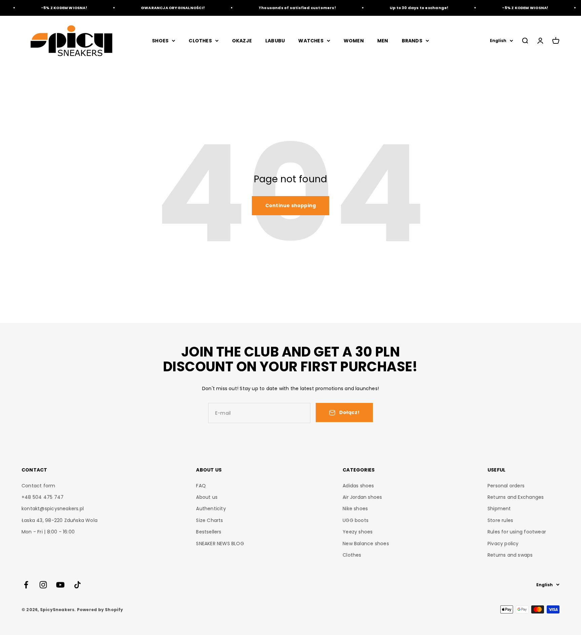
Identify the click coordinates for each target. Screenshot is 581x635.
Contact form (38, 485)
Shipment (499, 508)
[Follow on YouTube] (60, 584)
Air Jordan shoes (362, 497)
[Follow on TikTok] (77, 584)
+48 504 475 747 (43, 497)
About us (207, 497)
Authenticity (211, 508)
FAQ (201, 485)
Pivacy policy (503, 543)
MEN (382, 40)
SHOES (160, 40)
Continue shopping (290, 205)
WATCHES (310, 40)
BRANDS (412, 40)
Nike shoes (355, 508)
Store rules (500, 520)
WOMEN (354, 40)
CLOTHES (200, 40)
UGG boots (356, 520)
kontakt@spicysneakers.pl (53, 508)
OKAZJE (242, 40)
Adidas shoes (358, 485)
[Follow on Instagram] (43, 584)
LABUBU (275, 40)
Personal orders (506, 485)
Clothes (352, 555)
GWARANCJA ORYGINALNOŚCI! (166, 7)
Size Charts (209, 520)
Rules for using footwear (517, 531)
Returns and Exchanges (516, 497)
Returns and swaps (510, 555)
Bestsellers (208, 531)
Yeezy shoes (358, 531)
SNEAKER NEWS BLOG (220, 543)
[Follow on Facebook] (26, 584)
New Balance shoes (366, 543)
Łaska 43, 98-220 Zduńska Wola (60, 520)
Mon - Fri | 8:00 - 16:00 (48, 531)
